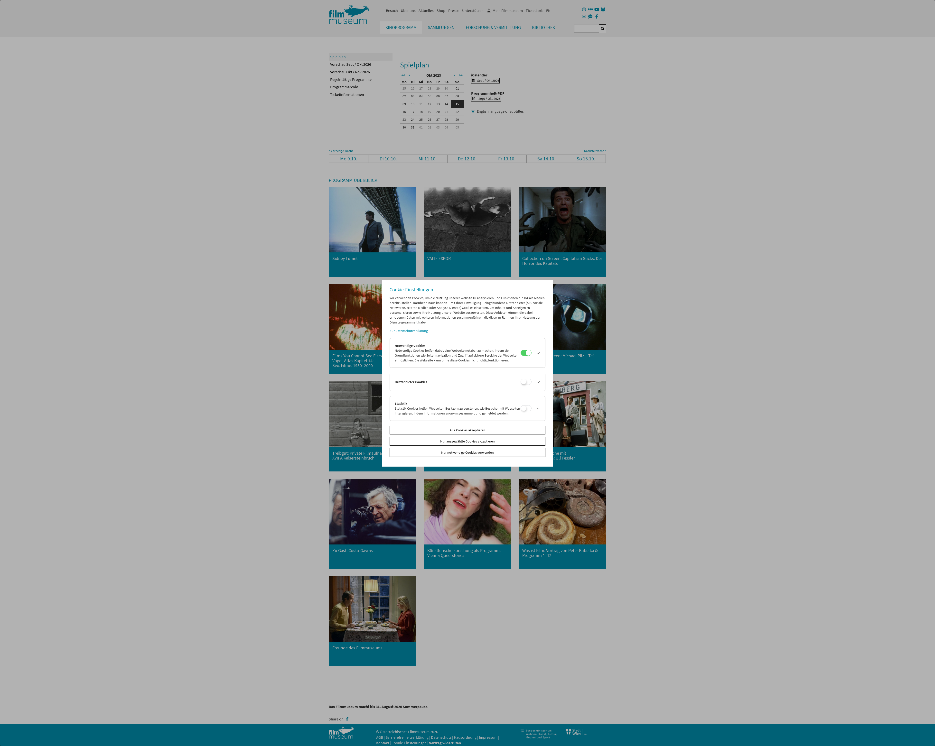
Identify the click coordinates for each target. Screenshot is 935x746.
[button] (537, 352)
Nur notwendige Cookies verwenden (467, 452)
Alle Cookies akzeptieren (467, 430)
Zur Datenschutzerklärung (409, 331)
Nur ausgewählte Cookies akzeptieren (467, 441)
